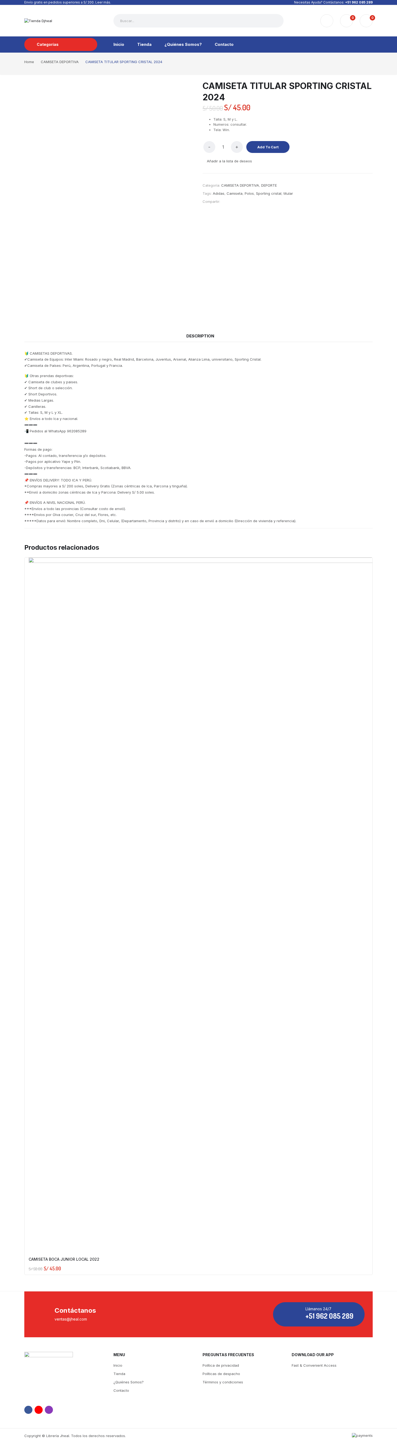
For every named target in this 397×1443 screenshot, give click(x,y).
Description (200, 335)
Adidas (218, 193)
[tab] (200, 336)
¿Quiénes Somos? (128, 1382)
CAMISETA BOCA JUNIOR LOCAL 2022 (64, 1259)
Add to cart (268, 147)
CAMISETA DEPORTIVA (240, 185)
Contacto (121, 1390)
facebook (28, 1410)
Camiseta (235, 193)
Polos (249, 193)
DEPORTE (269, 185)
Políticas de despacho (221, 1374)
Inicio (117, 1365)
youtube (39, 1410)
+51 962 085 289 (359, 2)
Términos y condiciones (223, 1382)
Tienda (119, 1374)
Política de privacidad (221, 1365)
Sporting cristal (268, 193)
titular (288, 193)
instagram (49, 1410)
